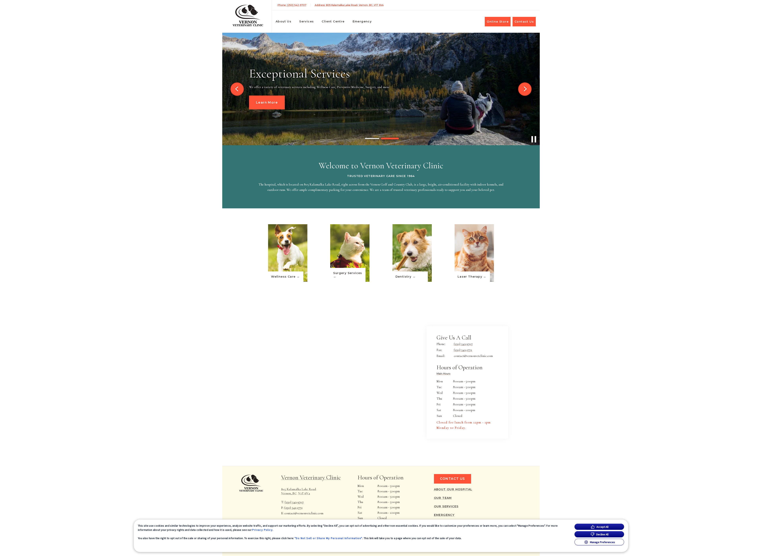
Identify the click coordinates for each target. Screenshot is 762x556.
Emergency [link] (362, 21)
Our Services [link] (446, 506)
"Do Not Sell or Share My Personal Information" (328, 538)
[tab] (444, 374)
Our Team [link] (443, 498)
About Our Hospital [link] (453, 489)
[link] (247, 15)
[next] (525, 89)
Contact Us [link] (524, 21)
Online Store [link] (498, 21)
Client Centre (333, 21)
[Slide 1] (372, 138)
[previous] (237, 89)
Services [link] (306, 21)
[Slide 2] (390, 138)
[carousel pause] (534, 139)
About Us (283, 21)
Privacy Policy (262, 530)
